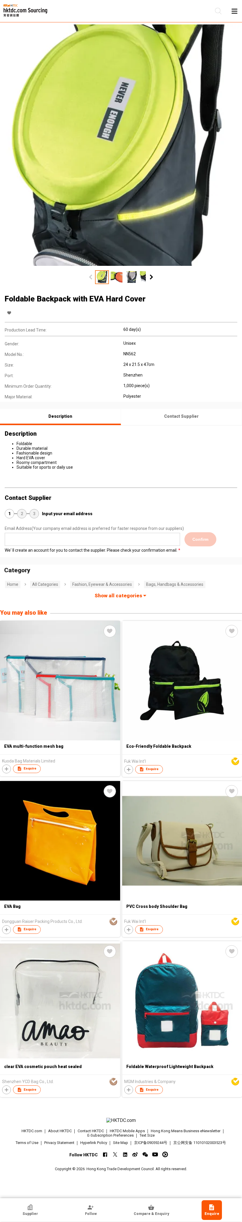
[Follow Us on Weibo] (135, 1154)
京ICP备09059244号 (150, 1142)
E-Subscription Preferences (110, 1135)
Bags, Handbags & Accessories (174, 584)
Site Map (120, 1142)
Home (12, 584)
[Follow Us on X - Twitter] (115, 1154)
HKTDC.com (32, 1131)
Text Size (147, 1135)
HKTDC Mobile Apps (127, 1131)
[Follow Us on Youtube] (155, 1154)
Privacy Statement (59, 1142)
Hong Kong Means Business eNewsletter (185, 1131)
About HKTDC (60, 1131)
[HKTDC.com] (121, 1120)
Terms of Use (27, 1142)
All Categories (45, 584)
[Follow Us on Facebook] (105, 1154)
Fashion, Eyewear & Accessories (102, 584)
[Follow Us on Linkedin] (125, 1154)
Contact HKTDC (91, 1131)
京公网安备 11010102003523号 (199, 1142)
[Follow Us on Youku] (165, 1154)
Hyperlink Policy (93, 1142)
